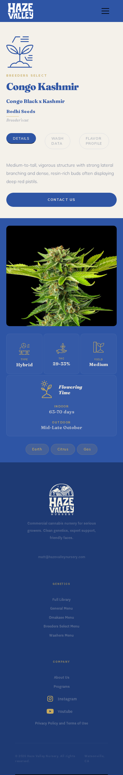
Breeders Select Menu (61, 626)
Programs (62, 686)
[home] (20, 11)
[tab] (21, 138)
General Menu (61, 608)
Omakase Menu (61, 617)
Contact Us (61, 199)
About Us (61, 677)
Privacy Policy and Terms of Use (61, 723)
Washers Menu (61, 635)
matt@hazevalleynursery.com (61, 557)
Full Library (61, 599)
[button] (104, 11)
